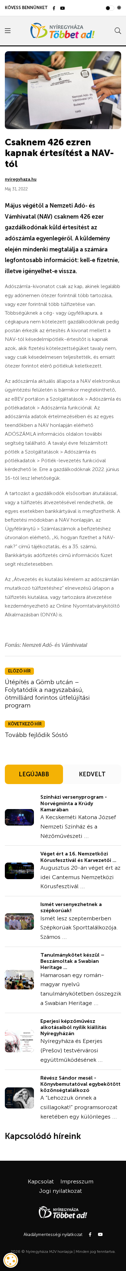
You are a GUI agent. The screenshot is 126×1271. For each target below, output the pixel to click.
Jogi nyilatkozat (60, 1190)
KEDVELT (92, 774)
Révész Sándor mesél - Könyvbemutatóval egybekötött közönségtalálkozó (80, 1084)
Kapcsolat (41, 1181)
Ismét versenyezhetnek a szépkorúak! (71, 907)
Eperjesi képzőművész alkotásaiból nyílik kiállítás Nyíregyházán (73, 1027)
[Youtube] (62, 8)
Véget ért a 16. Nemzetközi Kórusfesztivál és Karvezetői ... (78, 857)
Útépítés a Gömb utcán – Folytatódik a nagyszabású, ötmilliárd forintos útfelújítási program (47, 693)
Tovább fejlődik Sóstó (36, 735)
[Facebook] (54, 8)
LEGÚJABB (34, 774)
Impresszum (76, 1181)
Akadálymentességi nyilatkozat (53, 1234)
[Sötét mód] (119, 8)
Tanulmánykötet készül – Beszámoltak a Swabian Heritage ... (72, 961)
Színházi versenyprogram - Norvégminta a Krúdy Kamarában (73, 803)
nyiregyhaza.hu (21, 179)
